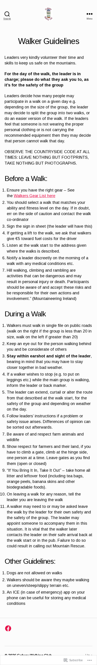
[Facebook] (8, 628)
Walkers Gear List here (34, 196)
